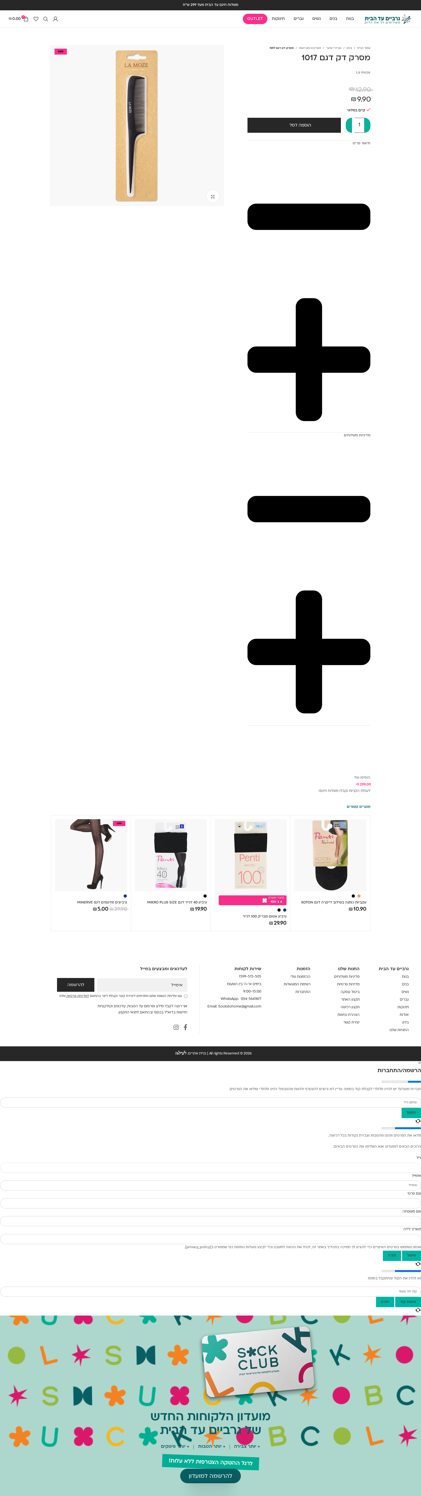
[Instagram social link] (176, 1028)
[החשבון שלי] (55, 19)
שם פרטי (414, 1193)
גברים (404, 999)
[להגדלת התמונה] (213, 196)
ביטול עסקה (350, 992)
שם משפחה (412, 1211)
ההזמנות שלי (300, 976)
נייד (418, 1158)
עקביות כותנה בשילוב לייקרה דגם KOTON (333, 902)
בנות (405, 976)
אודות (404, 1015)
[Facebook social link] (185, 1028)
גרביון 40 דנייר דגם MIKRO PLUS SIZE (177, 902)
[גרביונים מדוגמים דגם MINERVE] (91, 855)
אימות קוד (408, 1302)
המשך (411, 1112)
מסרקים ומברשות (310, 48)
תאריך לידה (412, 1229)
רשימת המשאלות (297, 984)
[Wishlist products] (36, 19)
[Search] (46, 19)
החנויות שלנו (399, 1030)
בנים (349, 48)
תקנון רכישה (350, 1007)
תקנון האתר (350, 999)
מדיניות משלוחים (347, 976)
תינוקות (403, 1007)
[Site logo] (387, 19)
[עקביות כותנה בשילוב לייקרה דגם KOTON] (330, 855)
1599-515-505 (250, 976)
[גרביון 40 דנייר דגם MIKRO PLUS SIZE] (171, 855)
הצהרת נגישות (348, 1015)
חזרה (392, 1255)
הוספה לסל (300, 125)
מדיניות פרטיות (348, 984)
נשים (405, 992)
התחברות (302, 992)
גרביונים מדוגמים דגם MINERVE (102, 902)
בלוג (405, 1022)
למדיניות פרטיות (77, 996)
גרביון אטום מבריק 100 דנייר (265, 916)
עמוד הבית (363, 48)
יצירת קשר (351, 1022)
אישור (411, 1255)
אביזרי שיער (333, 48)
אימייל (177, 985)
